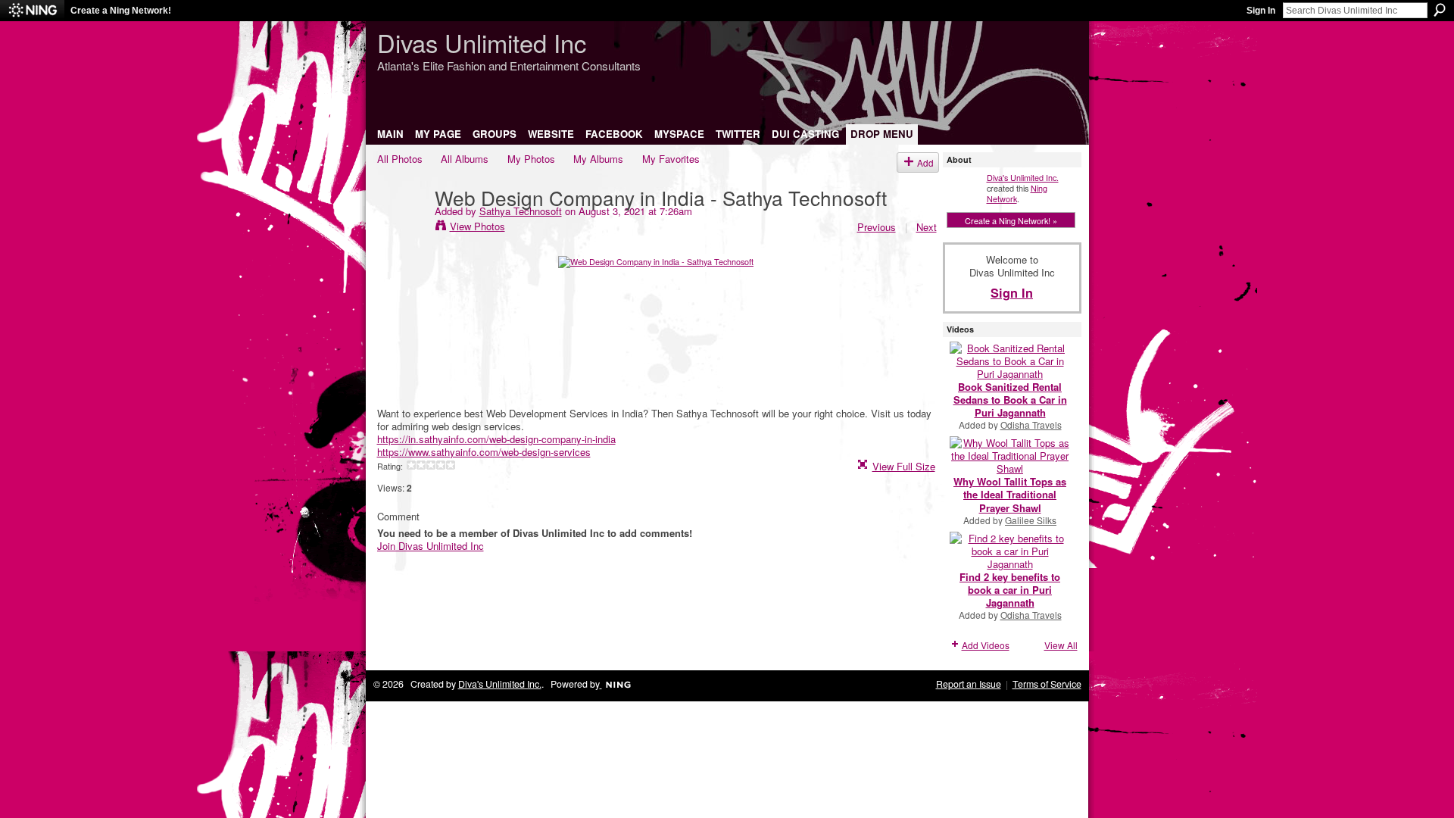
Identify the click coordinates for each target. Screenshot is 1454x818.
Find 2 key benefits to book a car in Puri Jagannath (1009, 590)
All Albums (464, 158)
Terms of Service (1046, 684)
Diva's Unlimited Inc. (1023, 177)
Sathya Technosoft (520, 211)
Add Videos (985, 644)
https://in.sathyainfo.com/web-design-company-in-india (496, 439)
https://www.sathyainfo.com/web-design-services (484, 452)
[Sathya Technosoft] (401, 228)
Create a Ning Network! (120, 10)
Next (926, 227)
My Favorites (671, 158)
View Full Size (903, 466)
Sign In (1261, 10)
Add (925, 162)
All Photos (400, 158)
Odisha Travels (1031, 424)
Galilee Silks (1030, 520)
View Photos (477, 226)
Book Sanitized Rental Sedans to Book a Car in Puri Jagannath (1010, 399)
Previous (876, 227)
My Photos (531, 158)
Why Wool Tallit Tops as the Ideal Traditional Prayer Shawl (1009, 494)
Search (1440, 10)
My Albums (598, 158)
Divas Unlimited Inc (481, 42)
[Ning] (32, 10)
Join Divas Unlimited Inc (430, 546)
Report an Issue (968, 684)
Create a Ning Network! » (1011, 220)
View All (1061, 644)
